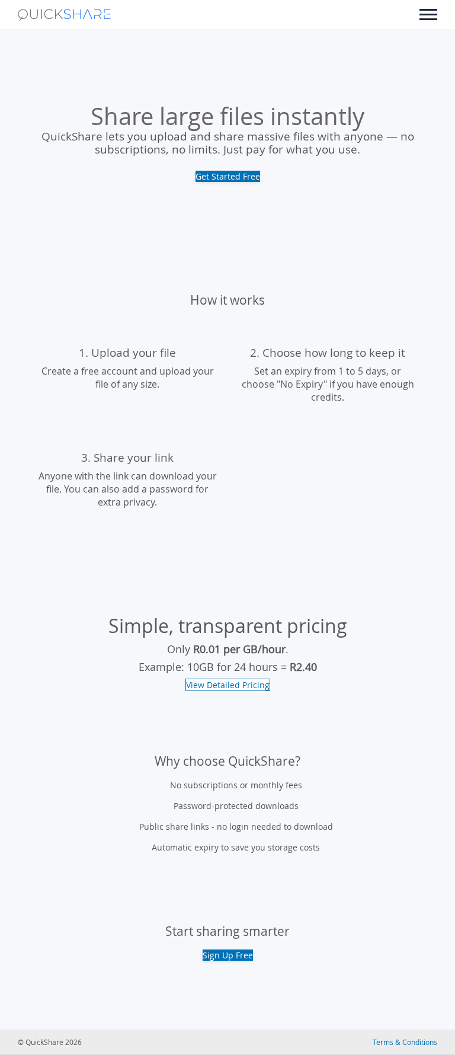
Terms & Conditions (405, 1042)
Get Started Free (228, 176)
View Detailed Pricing (228, 684)
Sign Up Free (228, 955)
